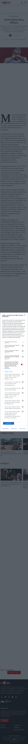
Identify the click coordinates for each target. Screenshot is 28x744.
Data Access (14, 428)
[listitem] (14, 342)
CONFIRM (8, 423)
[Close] (25, 315)
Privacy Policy (22, 428)
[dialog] (14, 372)
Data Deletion (5, 428)
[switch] (22, 346)
